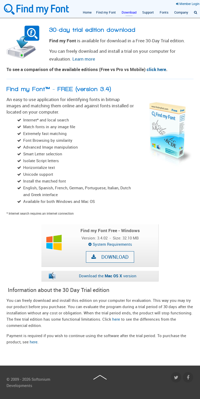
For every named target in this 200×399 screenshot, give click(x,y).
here (116, 319)
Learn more (83, 59)
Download (112, 257)
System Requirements (112, 244)
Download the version (107, 275)
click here (156, 69)
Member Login (189, 4)
